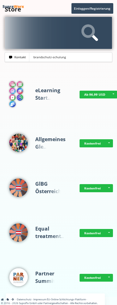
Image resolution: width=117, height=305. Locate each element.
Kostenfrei (92, 143)
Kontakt (19, 57)
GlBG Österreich (48, 187)
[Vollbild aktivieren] (13, 299)
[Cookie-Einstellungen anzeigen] (7, 299)
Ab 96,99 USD (94, 94)
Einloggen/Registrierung (92, 8)
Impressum (39, 299)
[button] (109, 143)
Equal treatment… (50, 232)
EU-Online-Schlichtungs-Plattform (66, 299)
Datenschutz (24, 299)
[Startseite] (3, 299)
